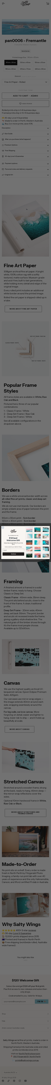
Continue (13, 554)
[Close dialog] (3, 527)
